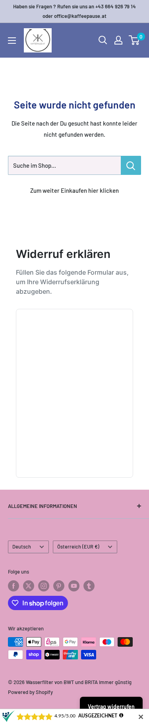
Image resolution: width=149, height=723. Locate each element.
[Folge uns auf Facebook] (13, 585)
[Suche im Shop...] (131, 165)
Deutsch (21, 546)
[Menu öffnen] (12, 40)
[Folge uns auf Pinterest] (58, 585)
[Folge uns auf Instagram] (43, 585)
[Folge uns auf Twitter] (28, 585)
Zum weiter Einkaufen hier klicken (74, 190)
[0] (134, 40)
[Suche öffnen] (103, 40)
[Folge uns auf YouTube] (73, 585)
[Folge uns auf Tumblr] (89, 585)
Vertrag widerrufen (111, 706)
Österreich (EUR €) (78, 546)
